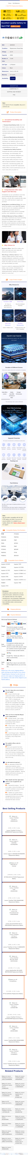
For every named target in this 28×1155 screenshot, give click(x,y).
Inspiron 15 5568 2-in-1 (20, 573)
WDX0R (16, 549)
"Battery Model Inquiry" (19, 523)
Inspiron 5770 (4, 573)
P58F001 (3, 546)
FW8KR (3, 582)
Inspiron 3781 (4, 576)
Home (9, 3)
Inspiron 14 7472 (5, 570)
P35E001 (3, 555)
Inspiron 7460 (17, 582)
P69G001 (3, 537)
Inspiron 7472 (4, 586)
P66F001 (16, 537)
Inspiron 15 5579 (5, 564)
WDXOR (16, 555)
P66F (15, 546)
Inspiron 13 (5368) (6, 579)
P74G (15, 552)
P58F (15, 540)
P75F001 (3, 549)
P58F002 (3, 567)
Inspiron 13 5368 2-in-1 (20, 570)
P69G (2, 543)
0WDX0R (3, 540)
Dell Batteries (16, 3)
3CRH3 (16, 543)
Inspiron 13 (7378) (19, 567)
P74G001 (16, 534)
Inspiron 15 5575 (18, 576)
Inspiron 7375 (17, 564)
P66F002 (3, 552)
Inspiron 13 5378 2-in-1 (20, 579)
